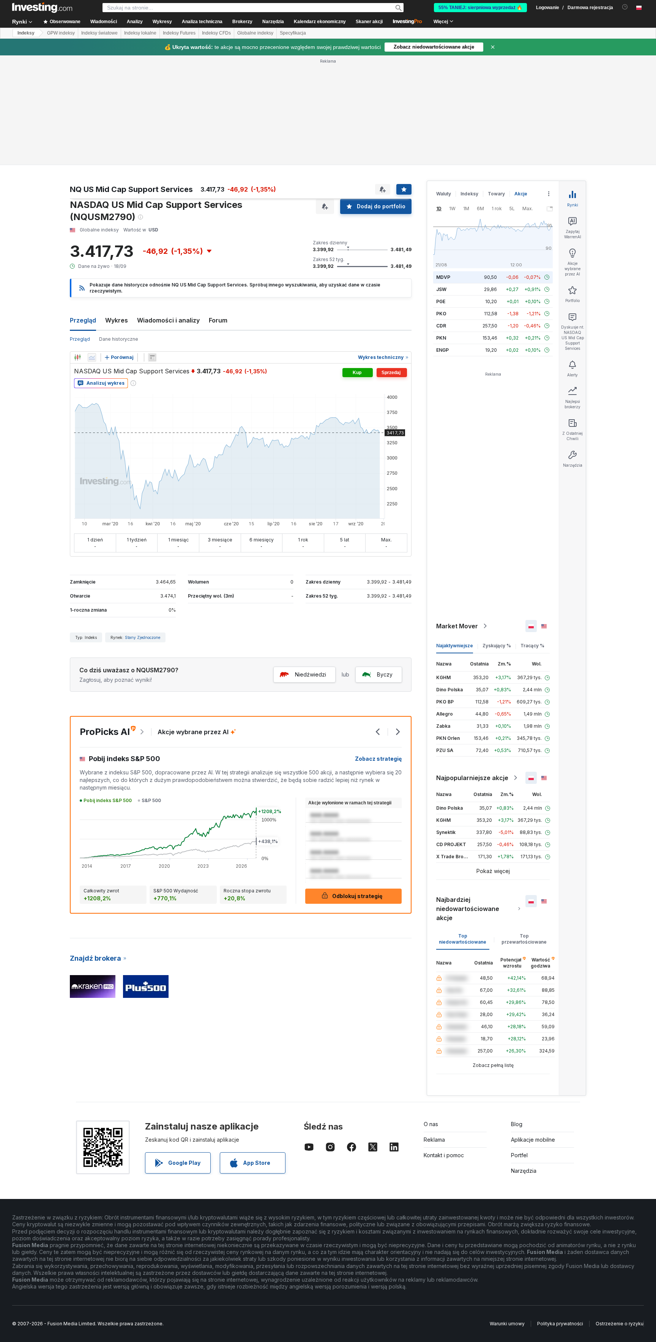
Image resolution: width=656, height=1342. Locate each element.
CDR (441, 326)
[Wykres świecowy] (77, 357)
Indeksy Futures (179, 33)
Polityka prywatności (560, 1323)
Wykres (116, 320)
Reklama (434, 1139)
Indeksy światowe (99, 33)
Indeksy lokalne (140, 33)
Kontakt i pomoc (444, 1155)
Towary (496, 194)
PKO (441, 313)
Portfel (519, 1155)
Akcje (520, 194)
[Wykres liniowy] (92, 357)
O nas (431, 1124)
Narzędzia (523, 1170)
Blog (516, 1124)
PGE (440, 301)
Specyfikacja (293, 33)
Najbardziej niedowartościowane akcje (467, 909)
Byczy (385, 674)
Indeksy (26, 33)
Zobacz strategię (378, 758)
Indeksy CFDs (216, 33)
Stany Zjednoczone (142, 637)
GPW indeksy (61, 33)
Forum (218, 320)
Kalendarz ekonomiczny (320, 21)
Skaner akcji (369, 21)
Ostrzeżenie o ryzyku (619, 1323)
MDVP (443, 277)
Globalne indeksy (255, 33)
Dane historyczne (118, 339)
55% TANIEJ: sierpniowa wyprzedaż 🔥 (480, 7)
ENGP (442, 350)
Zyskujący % (497, 645)
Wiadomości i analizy (168, 320)
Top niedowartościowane (462, 939)
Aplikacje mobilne (533, 1139)
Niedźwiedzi (310, 674)
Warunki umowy (507, 1323)
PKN (441, 338)
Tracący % (532, 645)
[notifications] (625, 7)
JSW (441, 289)
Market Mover (457, 626)
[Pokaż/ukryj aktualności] (152, 357)
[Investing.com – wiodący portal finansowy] (42, 7)
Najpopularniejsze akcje (472, 778)
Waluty (443, 194)
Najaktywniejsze (454, 645)
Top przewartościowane (524, 939)
